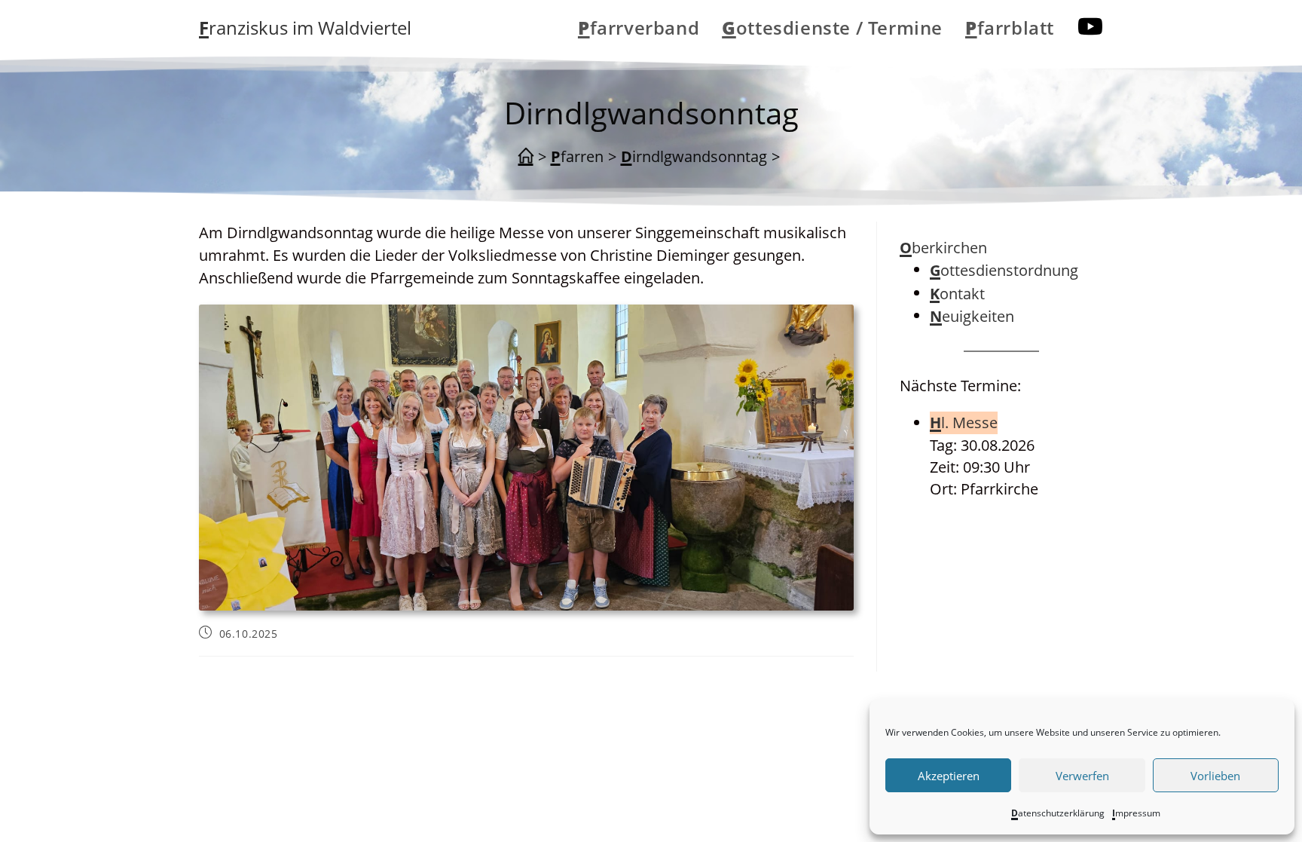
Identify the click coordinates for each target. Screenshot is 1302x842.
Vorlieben (1215, 775)
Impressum (1136, 813)
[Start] (525, 156)
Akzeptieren (949, 775)
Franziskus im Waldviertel (305, 27)
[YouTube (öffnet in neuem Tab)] (1090, 26)
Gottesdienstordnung (1004, 270)
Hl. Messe (964, 422)
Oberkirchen (943, 247)
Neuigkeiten (972, 316)
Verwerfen (1082, 775)
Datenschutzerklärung (1058, 813)
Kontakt (957, 293)
